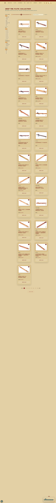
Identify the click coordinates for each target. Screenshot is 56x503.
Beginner (7, 43)
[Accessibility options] (2, 501)
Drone (7, 21)
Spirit (6, 20)
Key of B (7, 32)
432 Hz (7, 19)
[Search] (44, 3)
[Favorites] (46, 3)
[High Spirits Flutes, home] (5, 3)
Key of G (7, 38)
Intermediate (8, 44)
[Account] (51, 3)
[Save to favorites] (45, 204)
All (6, 49)
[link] (41, 208)
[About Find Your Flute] (49, 499)
